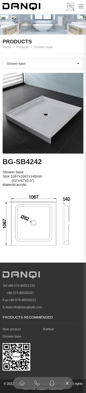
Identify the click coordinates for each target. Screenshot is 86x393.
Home (7, 47)
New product (12, 329)
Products (22, 47)
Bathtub (48, 329)
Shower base (43, 47)
